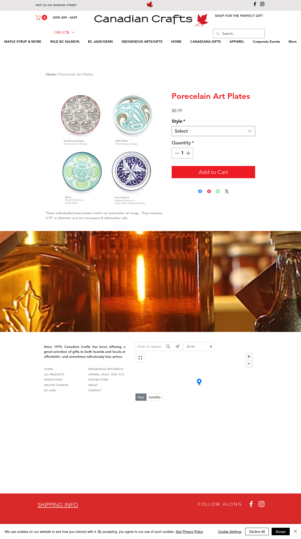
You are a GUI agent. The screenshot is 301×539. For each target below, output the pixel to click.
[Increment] (189, 153)
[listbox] (64, 32)
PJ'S (121, 374)
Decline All (257, 531)
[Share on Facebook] (200, 191)
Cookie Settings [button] (230, 531)
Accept (281, 531)
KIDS (114, 374)
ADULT (105, 374)
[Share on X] (227, 191)
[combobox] (213, 131)
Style (178, 121)
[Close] (295, 531)
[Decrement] (176, 153)
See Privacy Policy (189, 531)
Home (51, 74)
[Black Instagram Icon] (262, 4)
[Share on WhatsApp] (218, 191)
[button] (41, 17)
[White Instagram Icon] (261, 504)
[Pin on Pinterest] (209, 191)
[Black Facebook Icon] (255, 4)
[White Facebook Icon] (251, 504)
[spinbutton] (182, 153)
